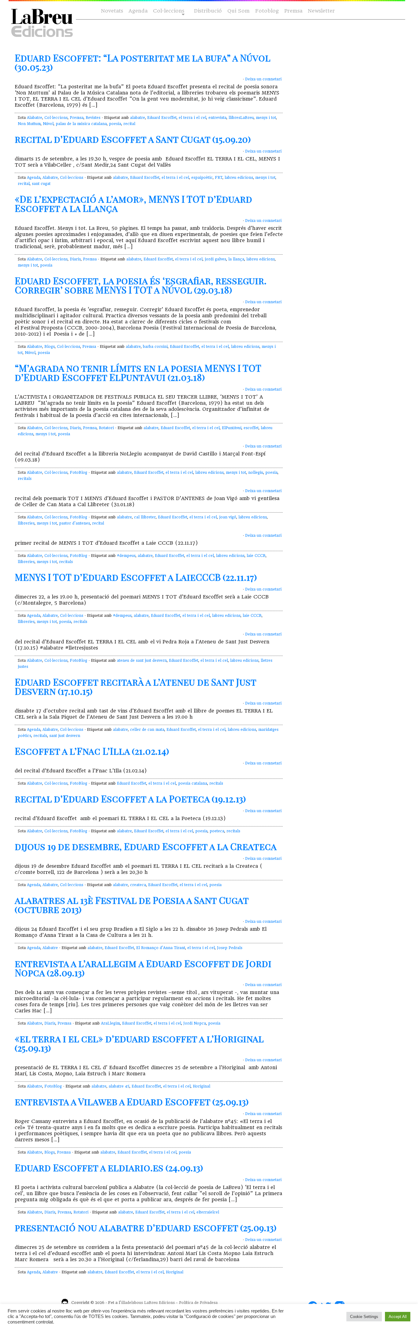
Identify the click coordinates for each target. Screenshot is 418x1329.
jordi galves (215, 259)
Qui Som (238, 11)
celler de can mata (147, 729)
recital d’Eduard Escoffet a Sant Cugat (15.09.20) (133, 139)
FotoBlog (78, 472)
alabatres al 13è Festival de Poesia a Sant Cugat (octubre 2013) (131, 904)
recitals (25, 479)
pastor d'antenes (74, 523)
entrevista (217, 118)
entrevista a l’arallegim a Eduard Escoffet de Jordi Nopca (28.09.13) (143, 968)
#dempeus (126, 556)
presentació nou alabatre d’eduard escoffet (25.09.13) (146, 1227)
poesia (115, 124)
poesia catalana (192, 783)
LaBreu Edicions (159, 1303)
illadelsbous (132, 1303)
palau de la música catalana (81, 124)
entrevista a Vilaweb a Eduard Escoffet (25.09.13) (132, 1101)
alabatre (137, 118)
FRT (218, 177)
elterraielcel (207, 1212)
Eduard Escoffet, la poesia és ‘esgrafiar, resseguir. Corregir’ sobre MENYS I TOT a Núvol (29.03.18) (141, 285)
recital (129, 124)
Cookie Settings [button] (364, 1316)
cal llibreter (145, 517)
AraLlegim (110, 1023)
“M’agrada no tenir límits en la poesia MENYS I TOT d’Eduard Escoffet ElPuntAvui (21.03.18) (138, 372)
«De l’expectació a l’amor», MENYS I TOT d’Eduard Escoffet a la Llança (133, 203)
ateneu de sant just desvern (142, 660)
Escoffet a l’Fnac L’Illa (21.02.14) (92, 751)
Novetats (112, 11)
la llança (236, 259)
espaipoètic (202, 177)
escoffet (251, 428)
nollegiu (255, 472)
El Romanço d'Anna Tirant (160, 948)
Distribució (208, 11)
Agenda (138, 11)
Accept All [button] (398, 1316)
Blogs (49, 346)
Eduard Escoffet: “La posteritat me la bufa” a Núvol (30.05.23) (142, 62)
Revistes (93, 118)
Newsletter (321, 11)
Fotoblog (267, 11)
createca (138, 885)
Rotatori (106, 428)
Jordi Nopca (194, 1023)
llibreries (26, 523)
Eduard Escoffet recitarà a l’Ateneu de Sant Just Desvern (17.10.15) (135, 686)
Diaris (75, 259)
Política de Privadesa (198, 1303)
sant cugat (41, 184)
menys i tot (266, 118)
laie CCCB (256, 556)
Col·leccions (168, 11)
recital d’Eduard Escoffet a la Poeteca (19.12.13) (130, 799)
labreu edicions (239, 177)
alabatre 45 (119, 1086)
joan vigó (227, 517)
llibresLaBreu (241, 118)
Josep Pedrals (229, 948)
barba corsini (155, 346)
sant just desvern (64, 736)
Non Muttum (29, 124)
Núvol (48, 124)
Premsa (293, 11)
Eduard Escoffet (162, 118)
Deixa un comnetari (263, 79)
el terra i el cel (192, 118)
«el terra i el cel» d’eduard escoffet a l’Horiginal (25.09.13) (139, 1043)
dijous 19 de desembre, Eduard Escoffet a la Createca (146, 846)
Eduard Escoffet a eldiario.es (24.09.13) (109, 1167)
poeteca (217, 831)
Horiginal (201, 1086)
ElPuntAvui (231, 428)
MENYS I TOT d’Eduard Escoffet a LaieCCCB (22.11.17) (136, 577)
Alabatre (34, 118)
